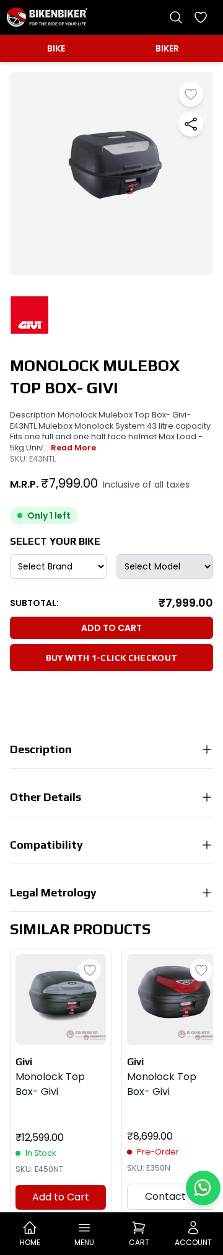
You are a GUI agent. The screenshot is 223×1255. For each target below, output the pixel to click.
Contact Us (172, 1196)
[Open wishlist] (200, 17)
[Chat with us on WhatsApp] (203, 1188)
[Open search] (175, 17)
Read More (73, 447)
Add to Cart (111, 628)
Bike (56, 48)
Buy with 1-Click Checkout (112, 658)
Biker (167, 48)
